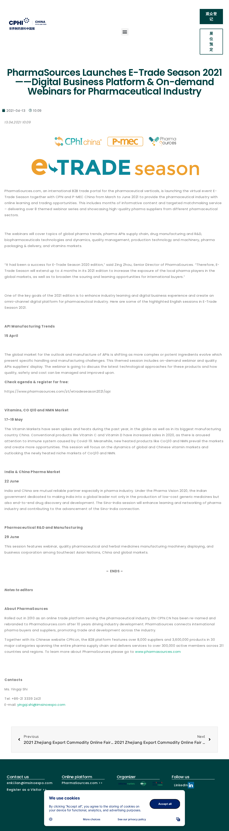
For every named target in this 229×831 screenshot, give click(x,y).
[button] (125, 32)
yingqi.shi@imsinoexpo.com (41, 704)
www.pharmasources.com (158, 651)
